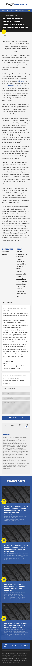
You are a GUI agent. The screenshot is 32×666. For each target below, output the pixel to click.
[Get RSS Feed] (5, 425)
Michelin (23, 293)
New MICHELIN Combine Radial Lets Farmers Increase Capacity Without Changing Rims (15, 625)
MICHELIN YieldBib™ (14, 86)
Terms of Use (5, 660)
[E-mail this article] (19, 425)
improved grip (21, 264)
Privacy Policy (24, 658)
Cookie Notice (16, 662)
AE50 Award (21, 81)
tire (17, 296)
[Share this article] (26, 425)
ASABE (18, 281)
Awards (4, 254)
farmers (19, 289)
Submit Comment (17, 418)
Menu (4, 10)
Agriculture (5, 251)
